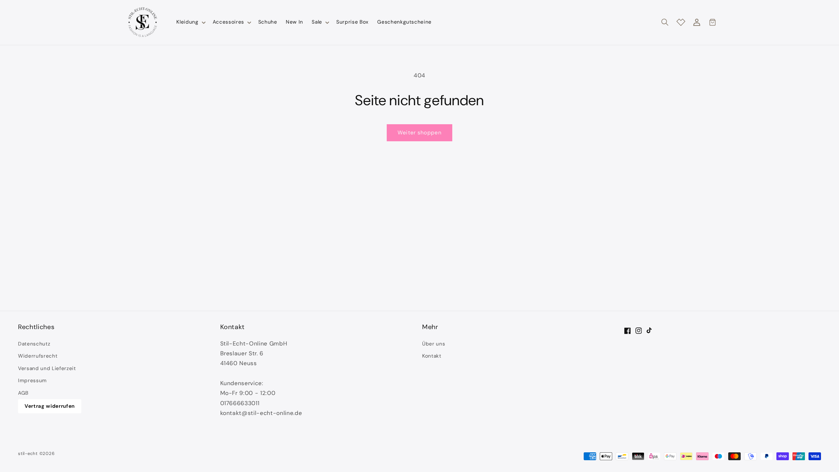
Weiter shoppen (419, 132)
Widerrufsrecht (37, 356)
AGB (23, 393)
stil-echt (28, 453)
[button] (190, 22)
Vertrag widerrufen (50, 406)
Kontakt (431, 356)
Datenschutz (34, 344)
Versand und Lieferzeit (47, 368)
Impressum (32, 380)
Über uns (433, 344)
